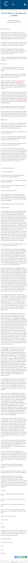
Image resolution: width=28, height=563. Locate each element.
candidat (7, 382)
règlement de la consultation (21, 99)
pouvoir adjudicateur (17, 269)
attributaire (19, 451)
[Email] (20, 557)
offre (11, 52)
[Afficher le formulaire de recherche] (12, 5)
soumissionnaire (19, 82)
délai (16, 52)
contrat (25, 283)
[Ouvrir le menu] (25, 4)
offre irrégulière (18, 80)
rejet (12, 67)
